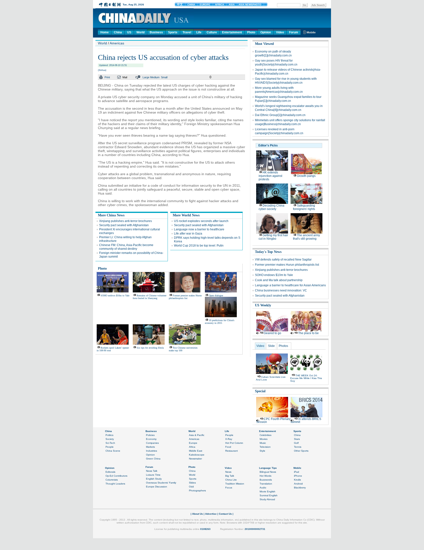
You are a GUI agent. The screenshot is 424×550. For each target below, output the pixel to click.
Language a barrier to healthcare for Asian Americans (290, 285)
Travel (187, 32)
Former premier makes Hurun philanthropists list (185, 297)
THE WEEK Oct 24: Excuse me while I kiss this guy (306, 378)
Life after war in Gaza (188, 233)
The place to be (308, 333)
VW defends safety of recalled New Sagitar (283, 259)
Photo (251, 32)
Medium (154, 77)
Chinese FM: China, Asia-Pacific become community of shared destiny (126, 246)
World (140, 32)
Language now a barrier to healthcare (199, 229)
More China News (111, 215)
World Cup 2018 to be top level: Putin (199, 245)
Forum (293, 32)
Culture (212, 32)
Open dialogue (216, 295)
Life (198, 32)
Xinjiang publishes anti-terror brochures (125, 221)
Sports (172, 32)
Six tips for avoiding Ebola (150, 347)
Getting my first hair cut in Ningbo (273, 237)
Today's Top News (268, 252)
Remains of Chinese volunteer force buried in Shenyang (149, 297)
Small (164, 77)
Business (156, 32)
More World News (186, 215)
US (129, 32)
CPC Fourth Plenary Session (273, 420)
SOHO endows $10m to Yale (115, 295)
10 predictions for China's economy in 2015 (219, 321)
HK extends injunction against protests (270, 176)
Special (260, 391)
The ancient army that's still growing (306, 237)
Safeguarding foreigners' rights (304, 207)
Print (107, 77)
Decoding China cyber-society (271, 207)
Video (280, 32)
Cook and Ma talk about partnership (279, 280)
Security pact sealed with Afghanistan (124, 225)
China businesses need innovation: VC (281, 290)
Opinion (265, 32)
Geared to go (272, 333)
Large (146, 77)
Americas (117, 43)
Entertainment (232, 32)
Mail (124, 77)
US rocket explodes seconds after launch (201, 221)
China (118, 32)
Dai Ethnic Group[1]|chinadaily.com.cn (280, 115)
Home (104, 32)
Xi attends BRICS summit (306, 420)
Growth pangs (306, 176)
